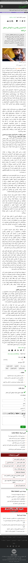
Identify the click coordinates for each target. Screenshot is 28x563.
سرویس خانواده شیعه (21, 17)
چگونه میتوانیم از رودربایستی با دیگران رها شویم (13, 382)
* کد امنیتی (22, 408)
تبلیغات (19, 540)
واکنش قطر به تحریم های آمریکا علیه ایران (16, 501)
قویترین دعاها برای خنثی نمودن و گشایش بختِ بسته (14, 476)
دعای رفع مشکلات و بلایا (19, 469)
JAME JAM (20, 348)
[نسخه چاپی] (8, 21)
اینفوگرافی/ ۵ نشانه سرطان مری (18, 499)
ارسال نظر (20, 362)
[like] (14, 360)
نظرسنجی (14, 540)
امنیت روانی (9, 366)
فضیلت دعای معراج (21, 466)
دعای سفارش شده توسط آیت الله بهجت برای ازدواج (14, 481)
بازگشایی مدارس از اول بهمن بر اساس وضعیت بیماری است (13, 379)
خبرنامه (3, 540)
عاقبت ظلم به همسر (21, 462)
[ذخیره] (12, 21)
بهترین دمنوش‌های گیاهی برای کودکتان (17, 449)
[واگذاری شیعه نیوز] (14, 12)
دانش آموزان (13, 368)
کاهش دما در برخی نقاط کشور (18, 443)
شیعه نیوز (18, 68)
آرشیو (14, 537)
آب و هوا (5, 537)
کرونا (7, 368)
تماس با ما (19, 537)
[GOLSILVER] (14, 510)
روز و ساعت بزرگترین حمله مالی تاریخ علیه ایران (14, 521)
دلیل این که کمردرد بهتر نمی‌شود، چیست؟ (16, 441)
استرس (16, 366)
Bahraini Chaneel (20, 472)
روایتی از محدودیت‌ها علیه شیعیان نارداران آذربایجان (13, 526)
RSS (14, 543)
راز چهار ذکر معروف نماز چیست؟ (18, 494)
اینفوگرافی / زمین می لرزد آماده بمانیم (17, 438)
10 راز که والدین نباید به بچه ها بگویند (15, 376)
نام (24, 398)
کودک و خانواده (12, 17)
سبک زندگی (21, 368)
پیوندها (9, 537)
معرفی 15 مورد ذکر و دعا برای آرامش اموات (18, 10)
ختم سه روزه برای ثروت (9, 466)
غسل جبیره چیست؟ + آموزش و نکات (15, 531)
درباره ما (25, 537)
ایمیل (24, 403)
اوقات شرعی (24, 540)
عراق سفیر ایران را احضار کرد (19, 503)
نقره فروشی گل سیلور (20, 485)
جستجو (8, 540)
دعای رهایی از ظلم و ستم (19, 459)
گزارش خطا (21, 357)
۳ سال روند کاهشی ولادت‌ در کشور (16, 529)
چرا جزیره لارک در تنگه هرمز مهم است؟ (16, 436)
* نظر (24, 415)
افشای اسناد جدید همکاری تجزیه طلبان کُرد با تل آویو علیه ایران (14, 446)
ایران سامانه (11, 561)
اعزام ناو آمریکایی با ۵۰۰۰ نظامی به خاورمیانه (16, 497)
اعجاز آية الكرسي (10, 462)
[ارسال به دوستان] (10, 21)
